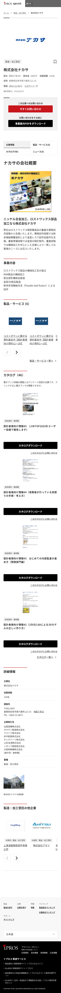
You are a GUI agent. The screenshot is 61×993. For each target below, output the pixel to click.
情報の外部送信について (29, 950)
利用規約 (25, 953)
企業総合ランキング (47, 912)
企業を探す (21, 907)
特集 (32, 907)
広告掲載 (53, 953)
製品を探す (8, 907)
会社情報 (34, 953)
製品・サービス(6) (41, 144)
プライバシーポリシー (30, 947)
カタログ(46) (12, 151)
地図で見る (39, 711)
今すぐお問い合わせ (30, 109)
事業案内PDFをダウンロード (30, 123)
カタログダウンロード (30, 445)
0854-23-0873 (15, 86)
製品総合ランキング (47, 907)
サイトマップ (9, 919)
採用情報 (44, 953)
